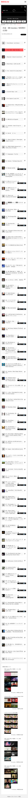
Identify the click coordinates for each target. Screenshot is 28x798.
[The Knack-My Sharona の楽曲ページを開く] (18, 224)
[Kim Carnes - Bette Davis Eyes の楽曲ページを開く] (18, 209)
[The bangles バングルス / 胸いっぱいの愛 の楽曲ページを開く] (18, 504)
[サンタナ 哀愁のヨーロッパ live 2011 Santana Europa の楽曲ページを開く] (24, 617)
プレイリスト (14, 796)
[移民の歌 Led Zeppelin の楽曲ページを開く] (24, 119)
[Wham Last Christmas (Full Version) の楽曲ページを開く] (18, 195)
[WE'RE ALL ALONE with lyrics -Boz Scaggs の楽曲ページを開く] (24, 442)
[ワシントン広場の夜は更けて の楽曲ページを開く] (18, 589)
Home (8, 796)
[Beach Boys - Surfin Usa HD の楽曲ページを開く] (24, 63)
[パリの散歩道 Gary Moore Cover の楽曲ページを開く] (24, 244)
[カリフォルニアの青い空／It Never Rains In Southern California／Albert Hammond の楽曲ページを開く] (24, 365)
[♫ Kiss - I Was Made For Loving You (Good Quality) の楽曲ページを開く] (24, 392)
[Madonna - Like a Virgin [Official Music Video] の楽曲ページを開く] (24, 651)
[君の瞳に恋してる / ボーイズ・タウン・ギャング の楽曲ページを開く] (18, 546)
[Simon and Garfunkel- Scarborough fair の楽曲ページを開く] (18, 596)
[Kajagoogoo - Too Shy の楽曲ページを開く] (24, 154)
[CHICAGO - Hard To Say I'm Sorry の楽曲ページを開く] (24, 126)
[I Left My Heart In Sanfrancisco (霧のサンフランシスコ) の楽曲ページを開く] (24, 314)
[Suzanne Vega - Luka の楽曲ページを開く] (24, 91)
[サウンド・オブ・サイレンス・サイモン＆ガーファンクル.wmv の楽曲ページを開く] (24, 539)
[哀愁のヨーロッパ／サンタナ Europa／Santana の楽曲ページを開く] (18, 188)
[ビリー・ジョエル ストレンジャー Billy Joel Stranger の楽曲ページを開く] (24, 658)
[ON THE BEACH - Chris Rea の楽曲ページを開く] (18, 525)
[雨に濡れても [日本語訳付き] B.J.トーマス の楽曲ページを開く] (24, 644)
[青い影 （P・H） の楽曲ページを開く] (24, 133)
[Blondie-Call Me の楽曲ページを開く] (18, 167)
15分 (7, 24)
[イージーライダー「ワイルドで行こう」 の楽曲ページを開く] (18, 300)
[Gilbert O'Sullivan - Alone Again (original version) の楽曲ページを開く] (24, 140)
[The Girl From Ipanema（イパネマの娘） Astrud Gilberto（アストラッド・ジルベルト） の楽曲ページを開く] (18, 350)
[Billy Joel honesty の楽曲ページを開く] (18, 307)
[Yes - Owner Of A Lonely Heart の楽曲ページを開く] (24, 70)
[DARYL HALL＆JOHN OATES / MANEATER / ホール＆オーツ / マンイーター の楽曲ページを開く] (24, 238)
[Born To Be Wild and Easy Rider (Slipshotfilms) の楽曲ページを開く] (24, 637)
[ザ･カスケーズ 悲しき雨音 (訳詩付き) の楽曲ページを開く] (24, 386)
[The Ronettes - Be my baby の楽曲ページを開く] (18, 413)
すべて (19, 24)
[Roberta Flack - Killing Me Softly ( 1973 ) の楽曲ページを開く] (24, 105)
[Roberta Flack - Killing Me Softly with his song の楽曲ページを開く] (18, 497)
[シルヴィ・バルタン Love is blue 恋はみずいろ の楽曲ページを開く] (24, 455)
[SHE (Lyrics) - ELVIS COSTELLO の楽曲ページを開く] (24, 560)
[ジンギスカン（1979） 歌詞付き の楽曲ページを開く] (24, 279)
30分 (11, 24)
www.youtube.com (7, 33)
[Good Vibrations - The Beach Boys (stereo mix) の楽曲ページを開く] (18, 358)
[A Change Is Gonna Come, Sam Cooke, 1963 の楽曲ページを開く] (24, 231)
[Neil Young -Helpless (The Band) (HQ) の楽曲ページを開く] (24, 328)
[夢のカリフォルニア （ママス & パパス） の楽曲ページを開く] (18, 181)
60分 (15, 24)
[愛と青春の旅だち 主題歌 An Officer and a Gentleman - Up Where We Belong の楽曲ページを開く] (24, 272)
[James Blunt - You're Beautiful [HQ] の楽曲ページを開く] (24, 490)
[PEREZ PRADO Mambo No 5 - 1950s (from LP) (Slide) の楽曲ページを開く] (24, 147)
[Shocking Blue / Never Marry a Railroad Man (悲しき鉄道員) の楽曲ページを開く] (24, 603)
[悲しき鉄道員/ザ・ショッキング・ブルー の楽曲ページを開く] (24, 624)
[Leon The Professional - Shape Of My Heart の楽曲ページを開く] (18, 532)
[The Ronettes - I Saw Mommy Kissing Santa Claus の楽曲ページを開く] (18, 428)
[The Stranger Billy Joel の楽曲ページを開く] (18, 217)
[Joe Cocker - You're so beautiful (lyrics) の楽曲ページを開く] (24, 469)
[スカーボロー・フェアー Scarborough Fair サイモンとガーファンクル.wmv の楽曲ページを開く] (24, 462)
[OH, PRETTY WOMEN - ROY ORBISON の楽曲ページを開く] (18, 286)
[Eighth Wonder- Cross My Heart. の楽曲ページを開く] (18, 293)
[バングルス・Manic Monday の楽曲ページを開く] (18, 476)
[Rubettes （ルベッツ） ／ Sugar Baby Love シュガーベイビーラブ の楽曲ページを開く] (24, 77)
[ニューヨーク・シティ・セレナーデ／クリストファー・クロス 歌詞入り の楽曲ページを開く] (24, 112)
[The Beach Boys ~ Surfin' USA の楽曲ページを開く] (18, 610)
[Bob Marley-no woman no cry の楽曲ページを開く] (18, 342)
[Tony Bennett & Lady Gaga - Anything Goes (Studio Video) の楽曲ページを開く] (24, 554)
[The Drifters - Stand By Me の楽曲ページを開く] (18, 420)
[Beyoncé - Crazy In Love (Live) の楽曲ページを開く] (24, 56)
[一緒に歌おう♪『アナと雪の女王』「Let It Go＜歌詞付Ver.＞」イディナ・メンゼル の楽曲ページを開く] (24, 518)
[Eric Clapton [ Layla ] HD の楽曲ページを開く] (24, 98)
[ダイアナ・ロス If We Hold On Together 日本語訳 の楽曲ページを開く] (24, 265)
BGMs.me (5, 2)
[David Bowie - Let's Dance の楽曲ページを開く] (24, 42)
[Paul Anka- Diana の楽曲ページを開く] (18, 406)
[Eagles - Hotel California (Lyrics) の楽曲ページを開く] (24, 448)
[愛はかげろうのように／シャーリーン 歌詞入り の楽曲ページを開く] (24, 84)
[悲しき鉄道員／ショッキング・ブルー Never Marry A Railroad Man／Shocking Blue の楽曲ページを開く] (24, 174)
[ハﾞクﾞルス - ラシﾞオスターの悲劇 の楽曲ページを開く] (24, 203)
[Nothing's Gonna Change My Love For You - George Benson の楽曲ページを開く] (18, 378)
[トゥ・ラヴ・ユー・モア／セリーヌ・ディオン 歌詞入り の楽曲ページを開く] (24, 258)
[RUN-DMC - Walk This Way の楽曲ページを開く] (24, 49)
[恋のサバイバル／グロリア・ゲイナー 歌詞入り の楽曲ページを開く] (24, 251)
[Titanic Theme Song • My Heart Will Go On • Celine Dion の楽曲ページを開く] (18, 511)
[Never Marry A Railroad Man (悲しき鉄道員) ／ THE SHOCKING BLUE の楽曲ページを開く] (24, 631)
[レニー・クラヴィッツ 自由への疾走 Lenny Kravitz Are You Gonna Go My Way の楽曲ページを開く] (18, 483)
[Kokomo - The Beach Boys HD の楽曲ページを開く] (24, 160)
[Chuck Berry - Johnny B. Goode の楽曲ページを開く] (18, 335)
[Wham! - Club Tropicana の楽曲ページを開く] (18, 321)
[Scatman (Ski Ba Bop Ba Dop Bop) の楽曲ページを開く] (18, 567)
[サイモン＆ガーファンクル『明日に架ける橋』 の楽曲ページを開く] (18, 581)
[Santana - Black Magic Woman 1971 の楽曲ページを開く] (24, 372)
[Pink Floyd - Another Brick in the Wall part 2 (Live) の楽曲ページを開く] (24, 399)
